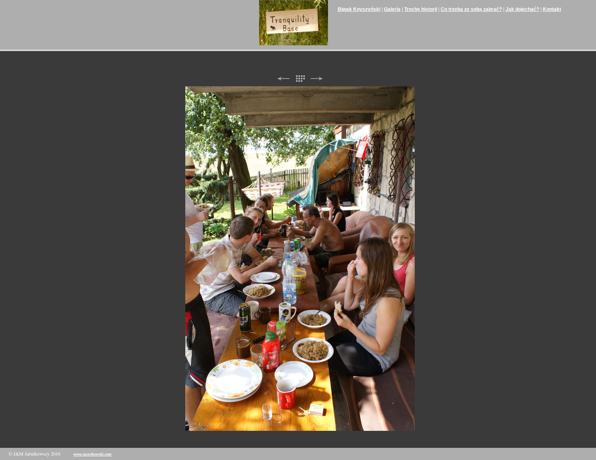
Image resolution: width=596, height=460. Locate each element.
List (300, 79)
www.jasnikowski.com (92, 454)
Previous (283, 79)
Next (317, 79)
